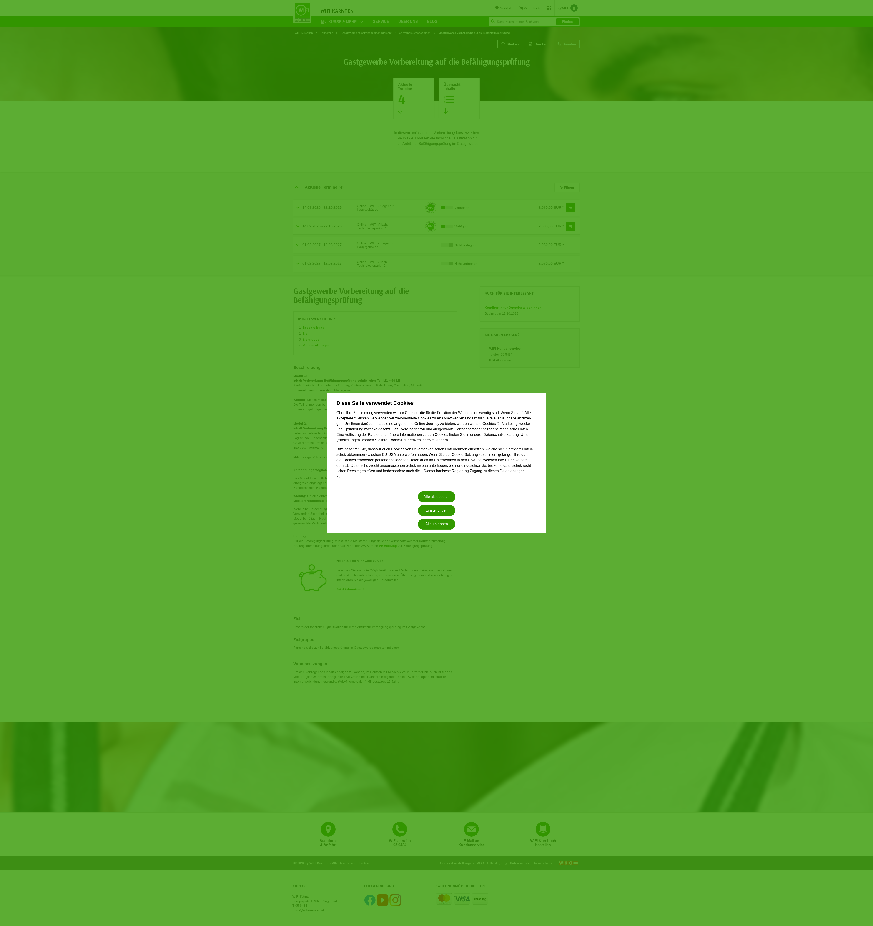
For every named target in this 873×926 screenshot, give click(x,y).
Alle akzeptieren (437, 497)
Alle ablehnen (436, 524)
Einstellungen (436, 510)
